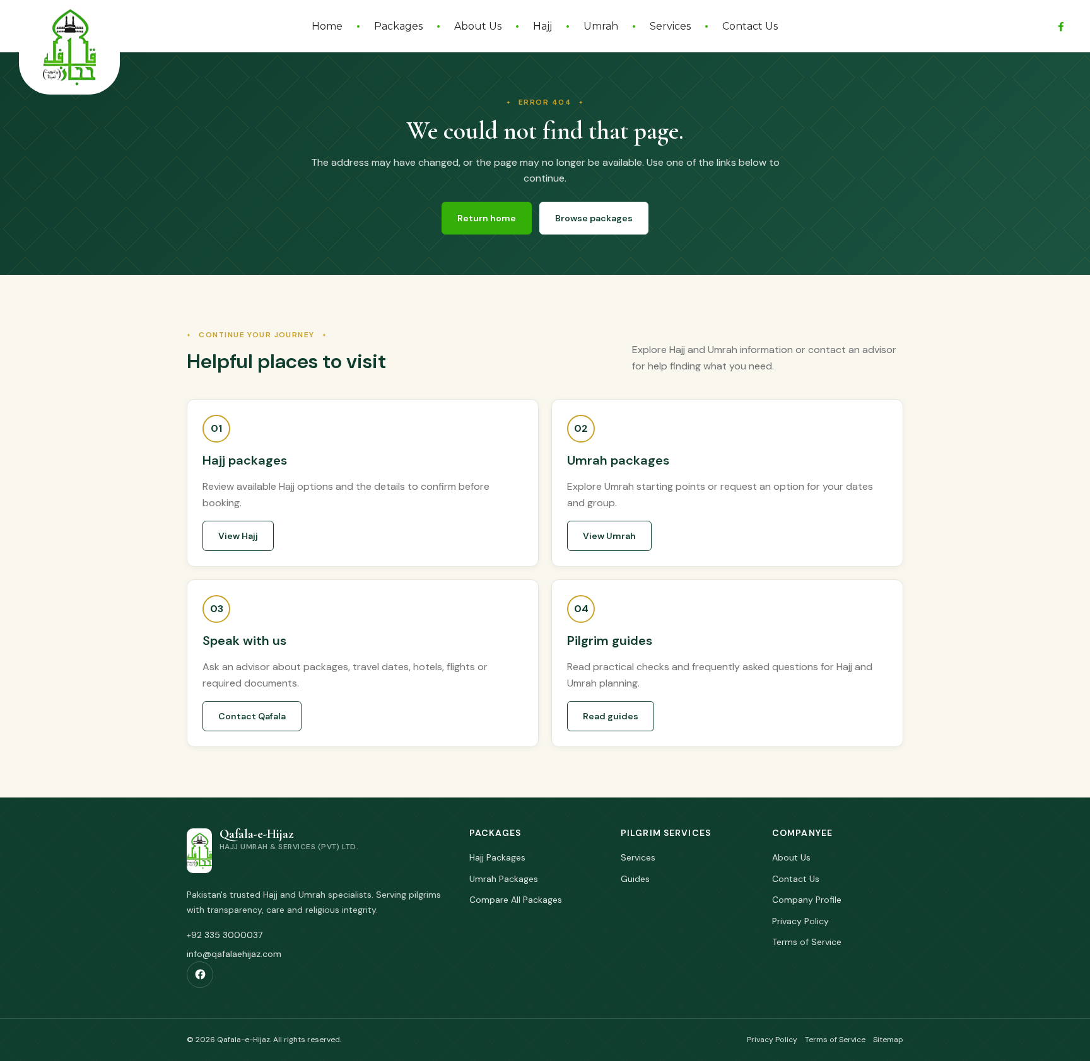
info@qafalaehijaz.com (234, 954)
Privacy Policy (800, 921)
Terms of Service (806, 942)
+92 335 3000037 (224, 935)
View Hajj (238, 536)
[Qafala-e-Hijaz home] (69, 47)
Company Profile (806, 899)
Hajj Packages (497, 857)
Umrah (600, 26)
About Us (477, 26)
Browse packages (594, 218)
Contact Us (750, 26)
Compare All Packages (515, 899)
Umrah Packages (503, 878)
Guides (635, 878)
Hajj (542, 26)
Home (327, 26)
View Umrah (609, 536)
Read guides (610, 716)
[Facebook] (1061, 26)
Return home (486, 218)
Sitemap (888, 1040)
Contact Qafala (252, 716)
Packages (398, 26)
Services (670, 26)
